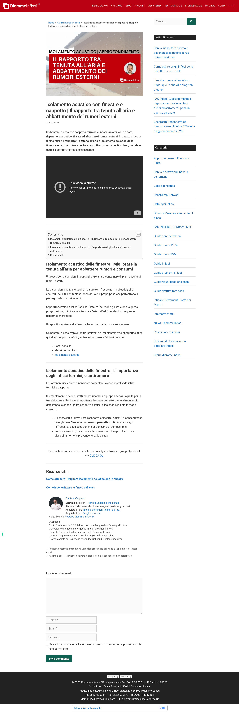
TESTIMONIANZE (173, 5)
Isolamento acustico (67, 354)
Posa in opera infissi (167, 332)
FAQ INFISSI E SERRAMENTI (172, 227)
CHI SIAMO (116, 5)
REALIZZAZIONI (100, 5)
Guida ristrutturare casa (68, 22)
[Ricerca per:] (170, 21)
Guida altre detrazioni (167, 236)
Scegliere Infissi (91, 513)
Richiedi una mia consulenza (103, 502)
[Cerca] (191, 21)
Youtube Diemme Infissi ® (79, 516)
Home (51, 22)
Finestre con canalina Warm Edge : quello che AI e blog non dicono (173, 85)
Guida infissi (162, 263)
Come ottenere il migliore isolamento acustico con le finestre (85, 479)
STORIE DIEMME (193, 5)
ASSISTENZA (154, 5)
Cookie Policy (126, 677)
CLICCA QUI (96, 455)
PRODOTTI (139, 5)
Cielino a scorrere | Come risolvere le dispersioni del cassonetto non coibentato (90, 555)
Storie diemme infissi (167, 355)
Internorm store (164, 314)
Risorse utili (56, 255)
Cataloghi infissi (164, 204)
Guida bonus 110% (166, 245)
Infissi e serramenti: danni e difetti (101, 509)
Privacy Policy (113, 677)
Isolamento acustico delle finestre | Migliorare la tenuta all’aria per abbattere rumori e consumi (93, 240)
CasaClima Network (166, 195)
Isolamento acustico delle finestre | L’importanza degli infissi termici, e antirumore (90, 249)
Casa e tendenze (164, 185)
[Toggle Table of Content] (137, 234)
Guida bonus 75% (165, 254)
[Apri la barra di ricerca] (233, 6)
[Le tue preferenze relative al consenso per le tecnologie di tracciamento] (2, 534)
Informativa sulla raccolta (87, 708)
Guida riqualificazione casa (171, 281)
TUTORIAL (210, 5)
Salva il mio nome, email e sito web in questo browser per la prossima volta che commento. (95, 646)
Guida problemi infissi (168, 272)
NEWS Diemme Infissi (168, 323)
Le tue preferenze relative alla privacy (131, 708)
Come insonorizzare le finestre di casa (70, 487)
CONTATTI (223, 5)
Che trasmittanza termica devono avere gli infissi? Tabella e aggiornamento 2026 (174, 126)
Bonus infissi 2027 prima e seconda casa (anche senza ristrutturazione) (171, 52)
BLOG (128, 5)
